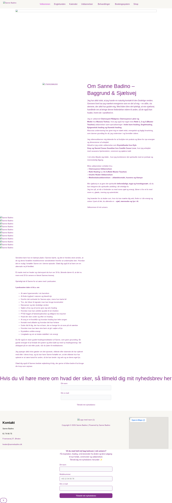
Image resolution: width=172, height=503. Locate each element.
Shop (135, 4)
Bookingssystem (122, 4)
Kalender (73, 4)
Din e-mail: (65, 393)
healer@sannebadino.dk (12, 444)
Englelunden (59, 4)
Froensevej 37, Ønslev (12, 439)
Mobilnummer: (65, 474)
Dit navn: (64, 383)
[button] (87, 4)
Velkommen (45, 4)
